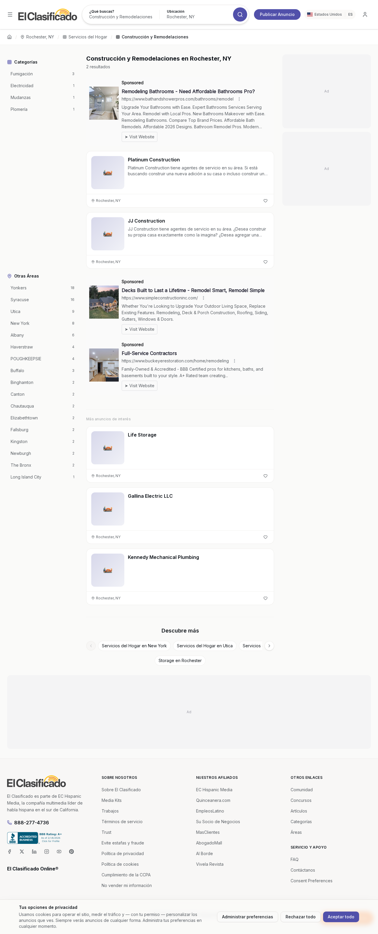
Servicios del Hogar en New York (134, 645)
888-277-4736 (31, 823)
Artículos (299, 810)
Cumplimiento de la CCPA (126, 874)
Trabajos (110, 810)
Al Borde (204, 853)
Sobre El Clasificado (121, 789)
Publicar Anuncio (277, 14)
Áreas (296, 832)
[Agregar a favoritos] (265, 200)
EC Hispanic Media (214, 789)
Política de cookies (120, 864)
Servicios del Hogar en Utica (205, 645)
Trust (106, 832)
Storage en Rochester (180, 660)
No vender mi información (127, 885)
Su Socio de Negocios (218, 821)
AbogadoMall (209, 842)
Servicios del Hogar (88, 36)
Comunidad (302, 789)
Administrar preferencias (247, 916)
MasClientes (208, 832)
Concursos (301, 800)
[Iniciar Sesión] (365, 14)
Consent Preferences (312, 880)
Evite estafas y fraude (123, 842)
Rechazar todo (301, 916)
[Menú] (10, 14)
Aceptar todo (341, 916)
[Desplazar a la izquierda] (91, 646)
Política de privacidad (123, 853)
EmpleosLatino (210, 810)
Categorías (301, 821)
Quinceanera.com (213, 800)
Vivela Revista (210, 864)
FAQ (295, 859)
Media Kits (112, 800)
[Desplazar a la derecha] (269, 646)
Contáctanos (303, 870)
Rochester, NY (40, 36)
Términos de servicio (122, 821)
